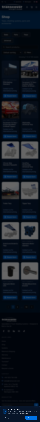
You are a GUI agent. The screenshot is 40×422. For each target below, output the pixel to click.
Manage (7, 418)
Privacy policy (24, 413)
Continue (31, 418)
